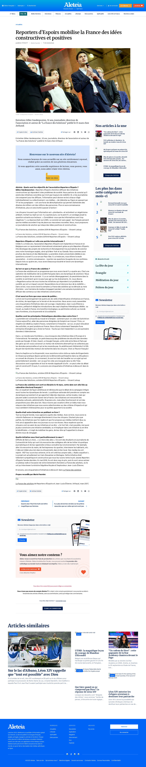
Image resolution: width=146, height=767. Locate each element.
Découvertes (89, 14)
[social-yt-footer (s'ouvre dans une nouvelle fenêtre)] (67, 754)
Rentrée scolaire (129, 14)
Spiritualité (100, 14)
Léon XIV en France (114, 14)
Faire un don (52, 178)
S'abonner (124, 727)
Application (72, 732)
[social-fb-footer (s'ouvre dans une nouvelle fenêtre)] (71, 754)
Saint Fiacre (80, 9)
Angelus (79, 671)
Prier (22, 14)
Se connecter (114, 6)
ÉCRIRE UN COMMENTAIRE (52, 608)
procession (13, 634)
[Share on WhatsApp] (89, 132)
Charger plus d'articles (112, 175)
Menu (13, 14)
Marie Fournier (35, 43)
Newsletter (72, 729)
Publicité (71, 743)
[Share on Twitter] (81, 132)
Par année (91, 729)
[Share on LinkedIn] (78, 132)
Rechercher (32, 6)
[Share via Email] (85, 132)
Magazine (72, 735)
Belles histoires (36, 14)
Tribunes (58, 14)
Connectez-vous (61, 601)
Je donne (137, 6)
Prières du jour (104, 287)
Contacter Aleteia (90, 760)
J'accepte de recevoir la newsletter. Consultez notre (43, 534)
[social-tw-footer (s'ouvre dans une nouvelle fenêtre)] (75, 754)
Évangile (101, 272)
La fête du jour (104, 265)
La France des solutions (72, 470)
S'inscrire (22, 540)
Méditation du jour (107, 280)
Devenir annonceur (77, 760)
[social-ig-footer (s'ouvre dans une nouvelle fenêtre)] (79, 754)
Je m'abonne (124, 6)
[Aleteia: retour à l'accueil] (73, 5)
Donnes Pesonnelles (103, 760)
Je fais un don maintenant (29, 569)
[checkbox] (18, 534)
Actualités (68, 14)
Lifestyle (78, 14)
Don (70, 740)
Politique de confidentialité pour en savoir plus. (110, 317)
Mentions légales (64, 760)
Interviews (48, 14)
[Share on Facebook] (74, 132)
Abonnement (73, 737)
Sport (78, 634)
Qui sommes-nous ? (51, 760)
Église (112, 675)
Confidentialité (116, 760)
